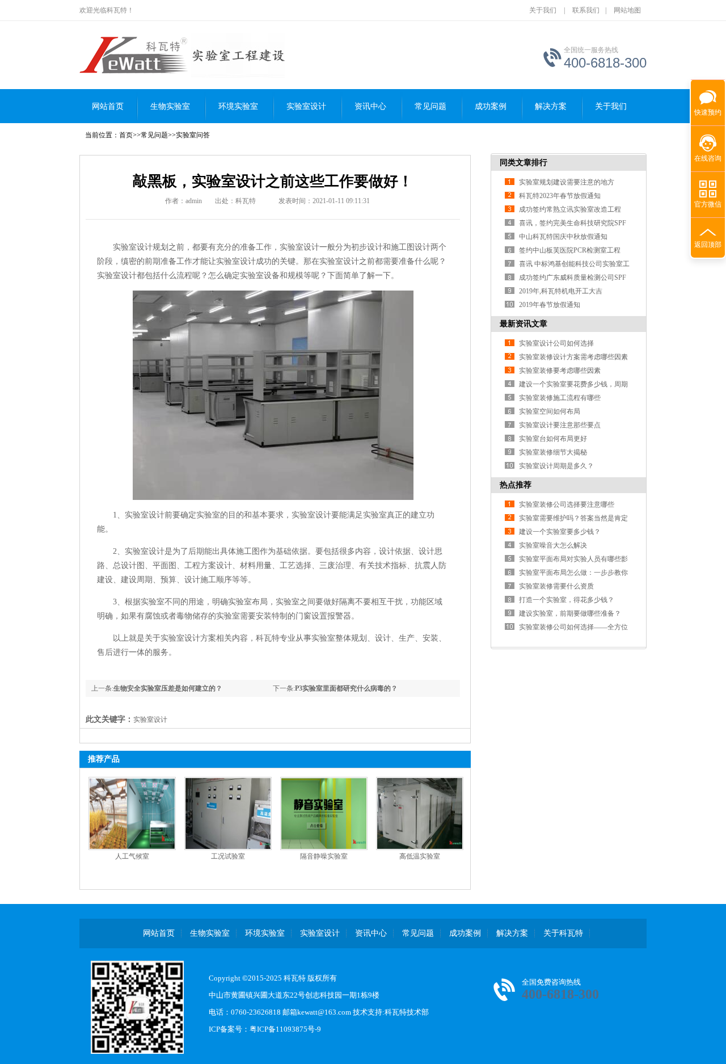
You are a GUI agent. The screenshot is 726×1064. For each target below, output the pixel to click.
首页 (126, 135)
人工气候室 (132, 856)
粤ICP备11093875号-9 (285, 1029)
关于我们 (542, 10)
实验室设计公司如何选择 (556, 343)
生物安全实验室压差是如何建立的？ (167, 688)
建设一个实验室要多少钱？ (560, 532)
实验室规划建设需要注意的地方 (566, 182)
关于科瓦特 (563, 933)
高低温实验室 (419, 856)
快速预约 (706, 109)
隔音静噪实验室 (324, 856)
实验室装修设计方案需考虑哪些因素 (573, 357)
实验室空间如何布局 (549, 411)
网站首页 (108, 106)
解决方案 (551, 106)
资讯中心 (370, 106)
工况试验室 (228, 856)
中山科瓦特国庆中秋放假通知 (563, 237)
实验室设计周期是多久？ (556, 466)
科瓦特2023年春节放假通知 (560, 196)
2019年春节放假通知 (549, 305)
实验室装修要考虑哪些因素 (560, 371)
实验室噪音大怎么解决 (553, 545)
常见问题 (430, 106)
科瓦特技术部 (407, 1012)
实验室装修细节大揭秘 (553, 452)
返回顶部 (707, 245)
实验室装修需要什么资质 (556, 586)
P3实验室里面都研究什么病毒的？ (346, 688)
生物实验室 (170, 106)
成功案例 (490, 106)
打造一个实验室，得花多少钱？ (566, 600)
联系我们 (586, 10)
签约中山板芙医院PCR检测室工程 (570, 250)
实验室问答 (193, 135)
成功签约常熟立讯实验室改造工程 (570, 209)
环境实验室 (238, 106)
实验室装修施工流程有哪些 (560, 398)
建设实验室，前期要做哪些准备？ (570, 613)
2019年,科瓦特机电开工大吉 (560, 291)
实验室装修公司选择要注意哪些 (566, 504)
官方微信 (707, 204)
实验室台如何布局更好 (553, 439)
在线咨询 (707, 158)
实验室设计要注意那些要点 (560, 425)
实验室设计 (306, 106)
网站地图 (627, 10)
